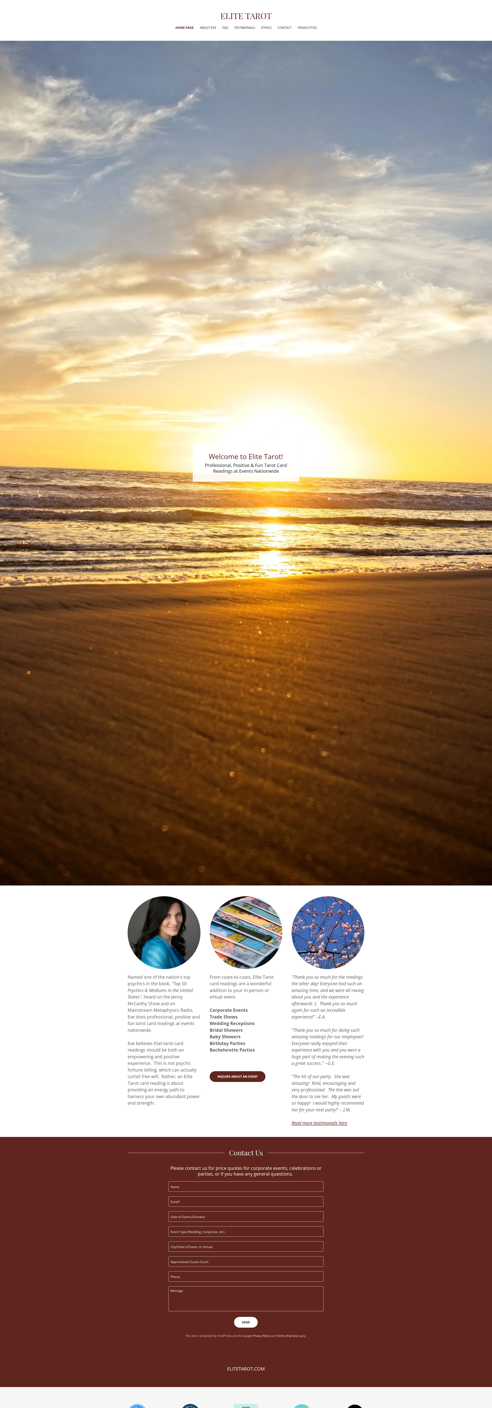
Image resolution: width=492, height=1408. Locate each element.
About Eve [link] (208, 28)
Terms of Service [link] (287, 1336)
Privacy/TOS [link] (307, 28)
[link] (246, 17)
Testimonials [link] (244, 28)
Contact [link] (285, 28)
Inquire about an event (237, 1076)
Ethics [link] (266, 28)
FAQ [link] (225, 28)
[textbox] (246, 1186)
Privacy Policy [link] (261, 1336)
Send (246, 1322)
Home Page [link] (184, 28)
